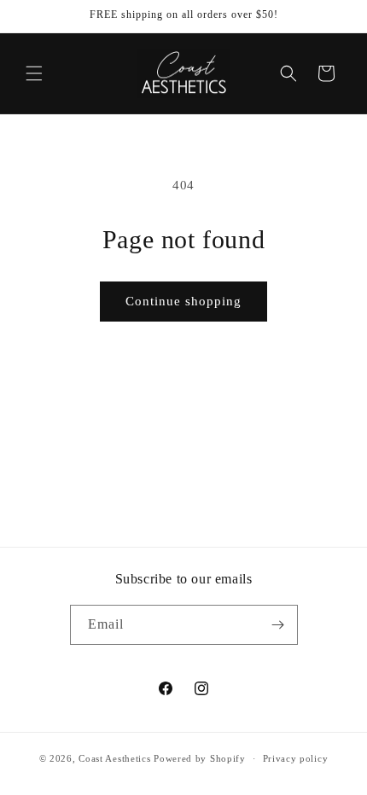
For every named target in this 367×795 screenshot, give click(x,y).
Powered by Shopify (200, 758)
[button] (34, 73)
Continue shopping (183, 301)
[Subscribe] (278, 625)
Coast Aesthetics (114, 758)
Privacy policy (296, 758)
